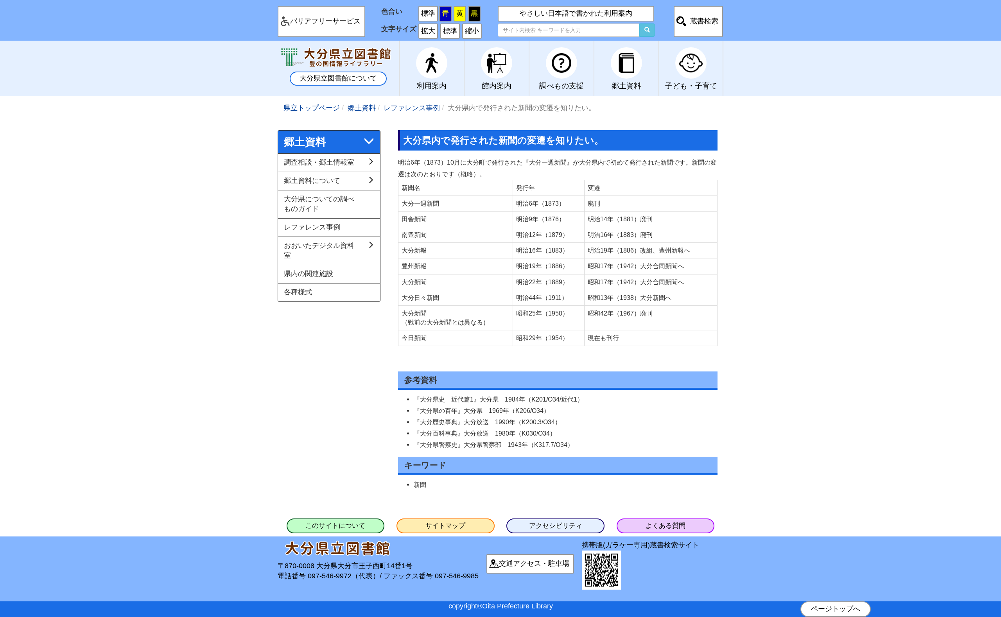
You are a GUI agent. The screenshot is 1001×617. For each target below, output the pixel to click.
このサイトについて (335, 525)
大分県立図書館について (338, 78)
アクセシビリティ (555, 525)
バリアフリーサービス (325, 21)
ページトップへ (835, 609)
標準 (428, 13)
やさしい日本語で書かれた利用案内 (576, 13)
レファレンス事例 (412, 108)
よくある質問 (665, 525)
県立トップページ (311, 108)
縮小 (472, 31)
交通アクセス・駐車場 (534, 563)
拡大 (428, 31)
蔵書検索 (704, 21)
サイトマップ (445, 525)
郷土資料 (362, 108)
